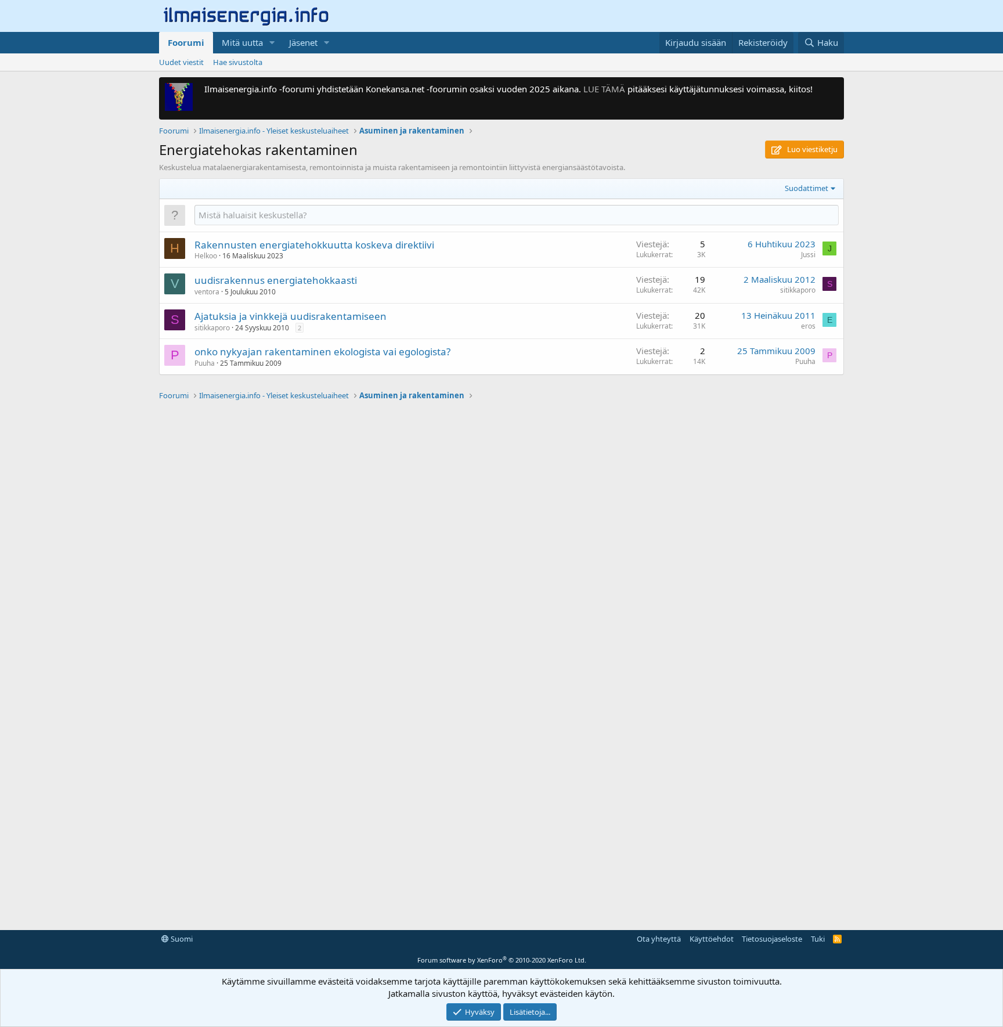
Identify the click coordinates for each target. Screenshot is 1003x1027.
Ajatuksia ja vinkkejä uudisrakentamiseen (290, 316)
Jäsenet (303, 42)
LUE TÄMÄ (604, 89)
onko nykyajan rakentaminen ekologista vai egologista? (322, 351)
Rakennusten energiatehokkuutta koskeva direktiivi (314, 244)
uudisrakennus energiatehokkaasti (275, 280)
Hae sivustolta (237, 62)
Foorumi (186, 42)
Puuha (204, 363)
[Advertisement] (501, 579)
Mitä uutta (242, 42)
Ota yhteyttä (659, 939)
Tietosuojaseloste (772, 939)
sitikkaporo (798, 290)
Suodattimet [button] (806, 188)
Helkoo (205, 256)
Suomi (181, 939)
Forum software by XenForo (501, 960)
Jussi (808, 255)
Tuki (818, 939)
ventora (206, 292)
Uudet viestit (181, 62)
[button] (272, 42)
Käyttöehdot (712, 939)
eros (808, 326)
